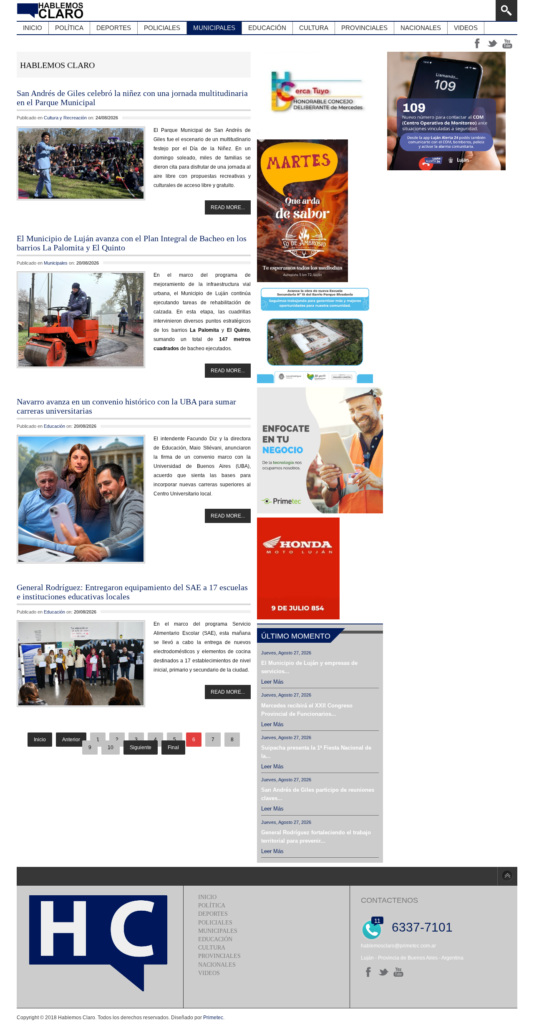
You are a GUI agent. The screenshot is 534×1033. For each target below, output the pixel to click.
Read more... (228, 207)
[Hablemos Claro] (51, 10)
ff (477, 43)
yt (507, 43)
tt (492, 43)
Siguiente (140, 747)
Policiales (215, 922)
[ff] (368, 972)
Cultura (211, 948)
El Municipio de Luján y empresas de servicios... (309, 667)
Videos (209, 973)
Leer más (272, 682)
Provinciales (219, 956)
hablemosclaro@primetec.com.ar (398, 946)
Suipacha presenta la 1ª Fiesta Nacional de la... (316, 752)
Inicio (40, 740)
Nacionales (217, 965)
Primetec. (213, 1017)
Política (211, 905)
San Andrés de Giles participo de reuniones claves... (317, 794)
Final (173, 747)
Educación (54, 426)
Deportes (213, 914)
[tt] (383, 972)
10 (110, 747)
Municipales (56, 262)
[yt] (398, 972)
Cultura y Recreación (65, 117)
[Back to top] (507, 876)
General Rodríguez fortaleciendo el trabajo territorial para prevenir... (316, 836)
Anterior (71, 740)
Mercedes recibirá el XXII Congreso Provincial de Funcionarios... (307, 709)
